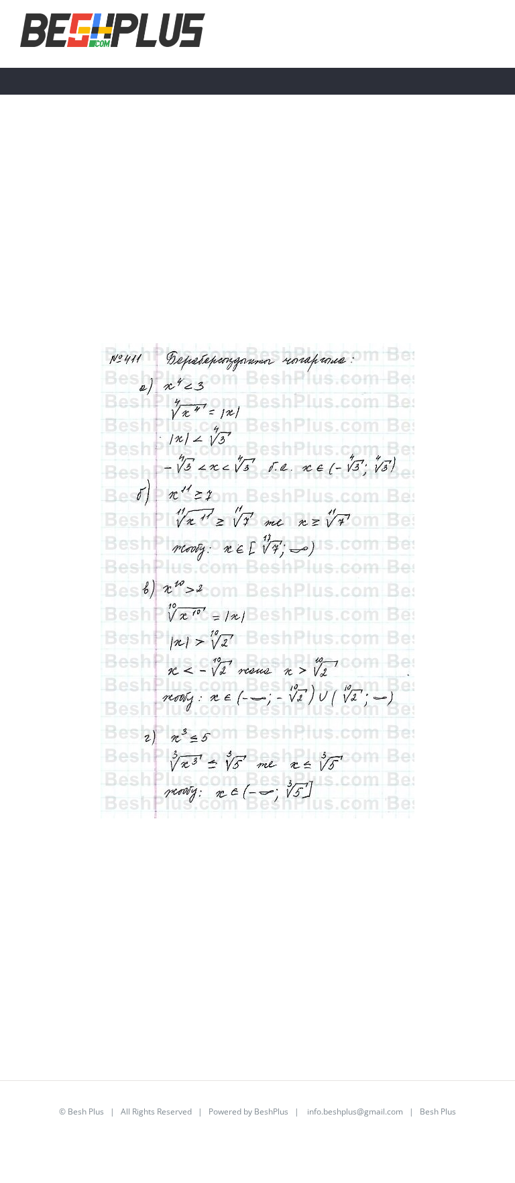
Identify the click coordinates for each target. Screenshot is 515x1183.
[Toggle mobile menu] (489, 33)
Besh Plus (86, 1111)
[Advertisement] (257, 249)
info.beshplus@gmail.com (355, 1111)
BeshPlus (271, 1111)
